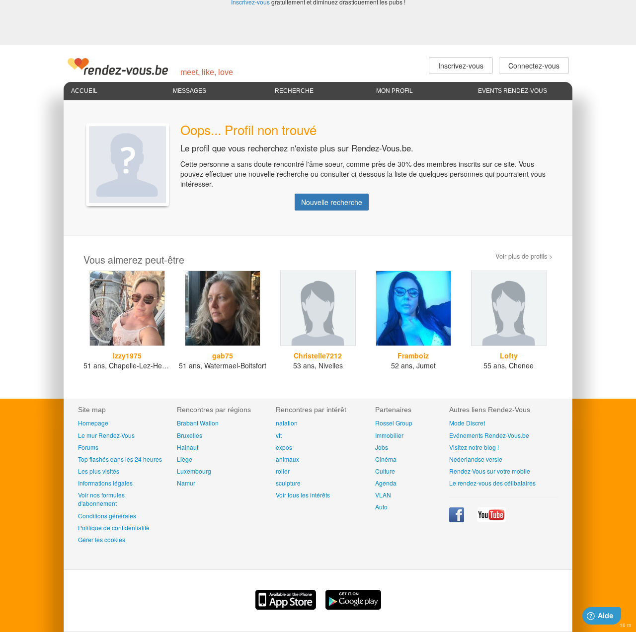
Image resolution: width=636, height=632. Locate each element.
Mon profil (394, 90)
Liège (184, 459)
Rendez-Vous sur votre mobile (489, 471)
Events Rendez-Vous (512, 90)
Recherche (294, 90)
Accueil (84, 90)
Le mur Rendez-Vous (106, 435)
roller (283, 471)
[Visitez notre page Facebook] (457, 519)
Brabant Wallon (198, 423)
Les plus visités (98, 471)
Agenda (386, 483)
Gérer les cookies (101, 539)
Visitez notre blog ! (474, 447)
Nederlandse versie (475, 459)
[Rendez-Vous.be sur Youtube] (491, 519)
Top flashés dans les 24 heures (120, 459)
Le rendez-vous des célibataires (492, 483)
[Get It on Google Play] (353, 607)
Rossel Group (393, 423)
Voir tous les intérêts (303, 495)
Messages (189, 90)
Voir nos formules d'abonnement (101, 499)
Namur (186, 483)
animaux (287, 459)
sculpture (288, 483)
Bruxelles (189, 435)
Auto (381, 506)
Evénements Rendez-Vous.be (489, 435)
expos (284, 447)
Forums (88, 447)
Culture (385, 471)
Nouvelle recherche (331, 202)
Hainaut (187, 447)
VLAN (383, 495)
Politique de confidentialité (114, 527)
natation (287, 423)
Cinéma (386, 459)
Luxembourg (194, 471)
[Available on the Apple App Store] (286, 607)
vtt (279, 435)
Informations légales (105, 483)
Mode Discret (467, 423)
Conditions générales (107, 515)
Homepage (93, 423)
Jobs (381, 447)
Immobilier (389, 435)
